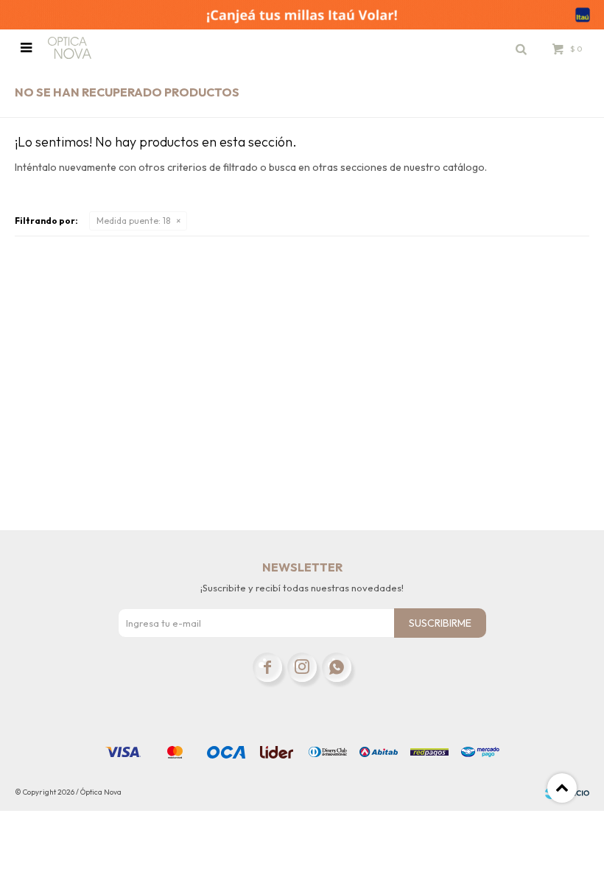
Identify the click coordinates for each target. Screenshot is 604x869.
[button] (520, 47)
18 (133, 220)
